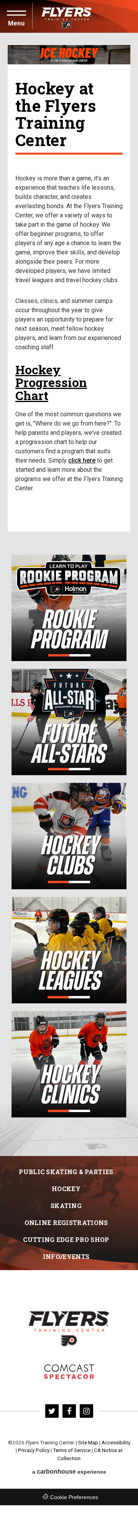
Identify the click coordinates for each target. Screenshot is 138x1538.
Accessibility (116, 1442)
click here (81, 460)
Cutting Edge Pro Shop (66, 1239)
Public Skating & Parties (66, 1171)
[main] (69, 594)
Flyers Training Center (66, 16)
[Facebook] (69, 1411)
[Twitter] (52, 1411)
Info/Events (66, 1256)
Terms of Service (71, 1450)
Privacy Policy (33, 1450)
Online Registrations (66, 1222)
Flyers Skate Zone (69, 1371)
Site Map (88, 1442)
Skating (66, 1205)
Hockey (66, 1188)
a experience (69, 1471)
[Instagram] (86, 1411)
